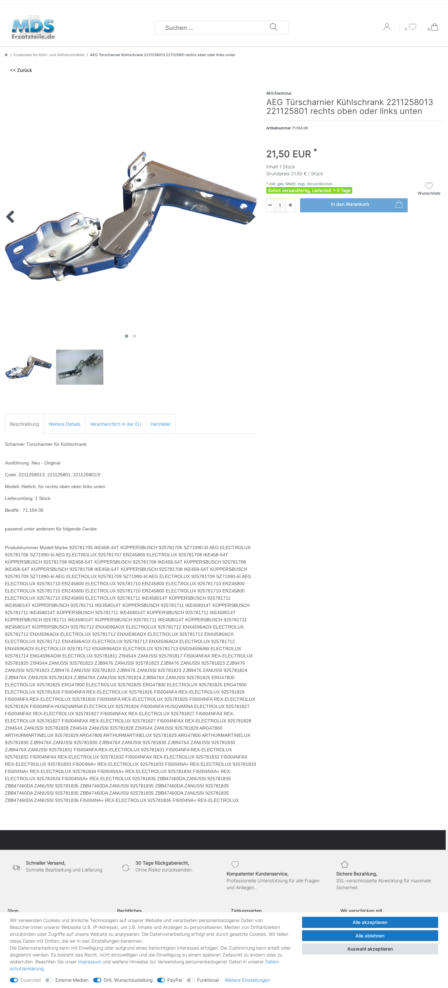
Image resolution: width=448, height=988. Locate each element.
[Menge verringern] (270, 205)
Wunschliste (429, 193)
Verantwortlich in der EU (115, 424)
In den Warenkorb (350, 204)
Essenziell (30, 980)
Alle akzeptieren (370, 922)
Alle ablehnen (370, 935)
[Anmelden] (388, 29)
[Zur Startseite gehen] (6, 55)
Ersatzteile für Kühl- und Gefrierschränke (49, 55)
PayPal (174, 980)
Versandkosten (319, 184)
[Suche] (273, 27)
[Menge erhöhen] (290, 205)
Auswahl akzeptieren (370, 949)
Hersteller (161, 424)
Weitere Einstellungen (247, 980)
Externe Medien (72, 980)
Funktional (208, 980)
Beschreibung (24, 424)
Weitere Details (64, 424)
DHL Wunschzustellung (128, 980)
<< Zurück (21, 70)
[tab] (24, 423)
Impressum (89, 961)
